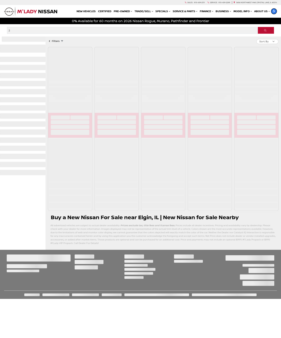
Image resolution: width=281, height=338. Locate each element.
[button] (274, 11)
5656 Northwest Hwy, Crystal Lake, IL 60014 (256, 2)
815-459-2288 (224, 2)
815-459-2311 (199, 2)
